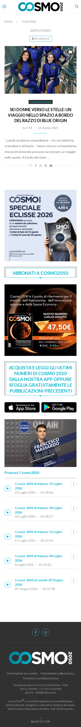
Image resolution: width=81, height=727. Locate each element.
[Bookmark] (70, 52)
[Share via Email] (50, 165)
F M (29, 128)
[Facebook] (35, 632)
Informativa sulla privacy (57, 673)
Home (8, 21)
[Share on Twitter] (40, 165)
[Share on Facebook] (36, 165)
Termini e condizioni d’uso (40, 678)
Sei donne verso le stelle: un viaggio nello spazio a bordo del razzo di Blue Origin (40, 115)
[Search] (76, 6)
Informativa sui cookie (22, 673)
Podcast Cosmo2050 (21, 472)
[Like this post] (30, 165)
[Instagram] (45, 632)
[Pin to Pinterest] (45, 165)
